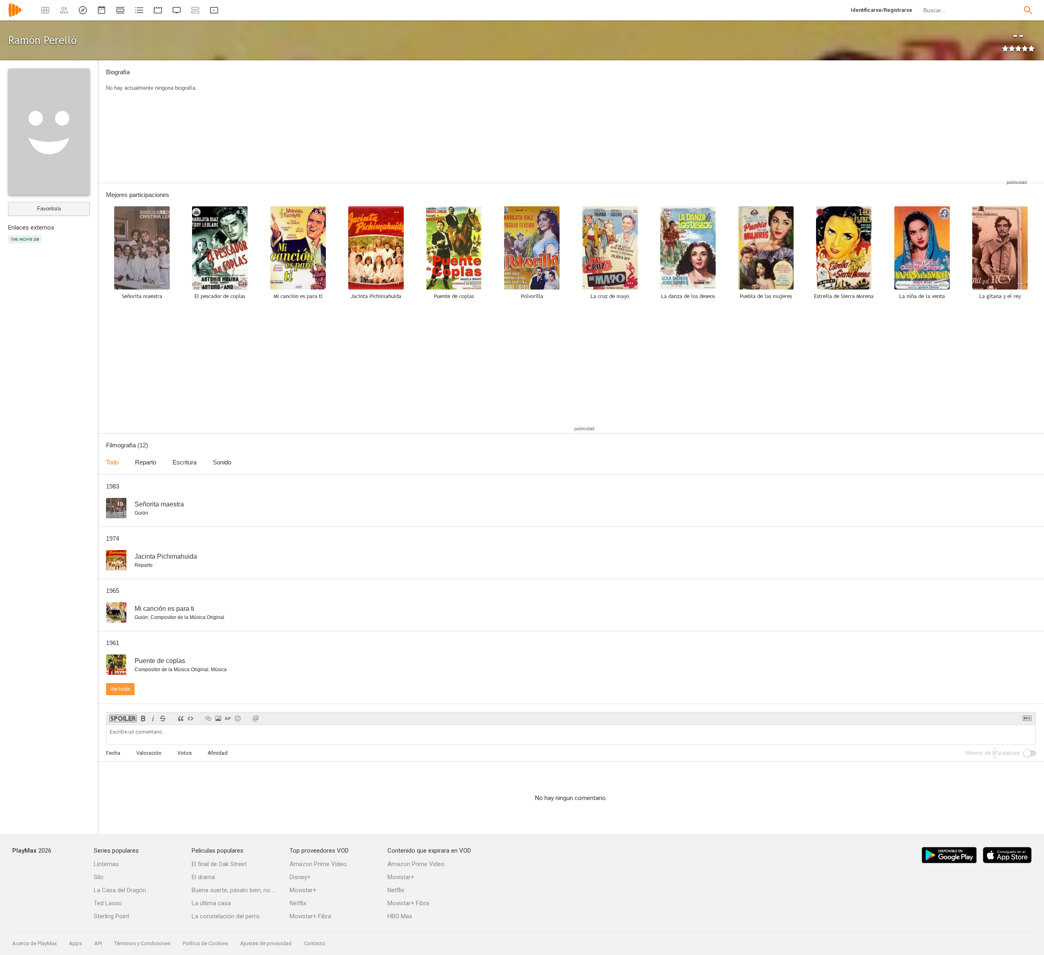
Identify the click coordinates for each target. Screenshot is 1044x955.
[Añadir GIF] (228, 718)
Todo (112, 462)
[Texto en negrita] (143, 718)
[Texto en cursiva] (153, 718)
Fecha (113, 753)
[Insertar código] (190, 718)
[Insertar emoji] (238, 718)
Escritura (185, 462)
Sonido (222, 462)
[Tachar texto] (163, 718)
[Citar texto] (181, 718)
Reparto (145, 462)
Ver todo (120, 689)
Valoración (148, 753)
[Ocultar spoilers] (123, 718)
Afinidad (218, 753)
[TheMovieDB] (26, 244)
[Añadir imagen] (218, 718)
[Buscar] (1028, 10)
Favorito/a (49, 209)
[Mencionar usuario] (256, 718)
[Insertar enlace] (208, 718)
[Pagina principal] (15, 15)
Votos (184, 753)
